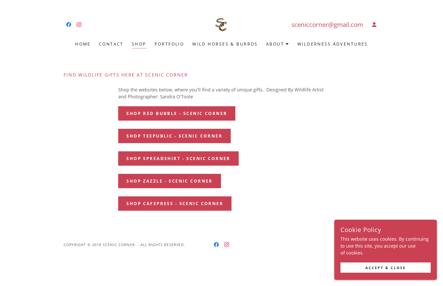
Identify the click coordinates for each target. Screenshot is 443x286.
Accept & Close (385, 267)
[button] (374, 24)
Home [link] (83, 44)
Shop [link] (139, 44)
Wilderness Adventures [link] (332, 44)
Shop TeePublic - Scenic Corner (174, 136)
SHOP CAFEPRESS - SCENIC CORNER (174, 203)
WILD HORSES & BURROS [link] (225, 44)
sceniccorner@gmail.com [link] (327, 24)
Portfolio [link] (169, 44)
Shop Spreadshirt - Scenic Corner (178, 158)
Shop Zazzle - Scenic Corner (169, 181)
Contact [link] (111, 44)
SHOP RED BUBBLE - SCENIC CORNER (176, 113)
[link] (69, 24)
